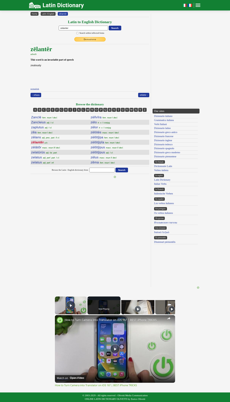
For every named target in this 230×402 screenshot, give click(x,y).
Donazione (90, 39)
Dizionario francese (163, 136)
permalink (35, 89)
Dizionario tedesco (163, 144)
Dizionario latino (162, 128)
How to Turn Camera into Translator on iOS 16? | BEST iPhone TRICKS (111, 320)
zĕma (103, 162)
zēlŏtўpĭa (105, 142)
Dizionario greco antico (165, 132)
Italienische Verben (163, 193)
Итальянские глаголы (165, 222)
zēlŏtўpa (105, 137)
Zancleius (42, 122)
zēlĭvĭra (104, 117)
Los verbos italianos (164, 203)
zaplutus (41, 127)
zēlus (104, 157)
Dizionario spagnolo (164, 148)
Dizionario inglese (163, 140)
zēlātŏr (45, 147)
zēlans (45, 137)
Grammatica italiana (164, 120)
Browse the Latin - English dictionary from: (70, 170)
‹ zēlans (36, 95)
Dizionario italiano (163, 116)
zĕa (42, 132)
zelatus (45, 157)
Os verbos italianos (163, 213)
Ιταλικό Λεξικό (161, 232)
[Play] (138, 309)
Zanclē (44, 117)
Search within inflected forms (91, 33)
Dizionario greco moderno (167, 152)
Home (34, 14)
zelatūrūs (44, 152)
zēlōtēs (105, 132)
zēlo (100, 122)
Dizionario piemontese (165, 156)
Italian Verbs (160, 184)
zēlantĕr (63, 14)
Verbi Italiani (160, 124)
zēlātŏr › (144, 95)
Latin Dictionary (162, 179)
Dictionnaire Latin (163, 166)
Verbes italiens (161, 170)
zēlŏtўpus (107, 147)
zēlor (101, 127)
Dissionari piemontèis (164, 242)
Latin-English (48, 14)
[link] (60, 320)
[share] (169, 318)
